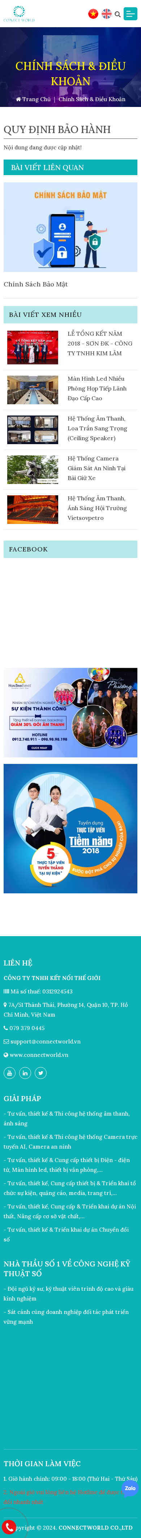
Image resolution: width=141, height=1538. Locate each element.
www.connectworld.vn (39, 1054)
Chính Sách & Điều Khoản (92, 99)
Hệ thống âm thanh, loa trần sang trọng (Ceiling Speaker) (97, 428)
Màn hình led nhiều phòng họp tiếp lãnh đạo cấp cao (97, 388)
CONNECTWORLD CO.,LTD (96, 1527)
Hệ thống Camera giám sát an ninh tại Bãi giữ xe (96, 468)
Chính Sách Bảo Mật (36, 284)
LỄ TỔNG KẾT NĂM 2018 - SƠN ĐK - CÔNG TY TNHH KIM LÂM (100, 343)
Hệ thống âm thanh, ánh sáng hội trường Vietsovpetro (97, 508)
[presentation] (18, 240)
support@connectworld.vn (45, 1041)
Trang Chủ (36, 99)
